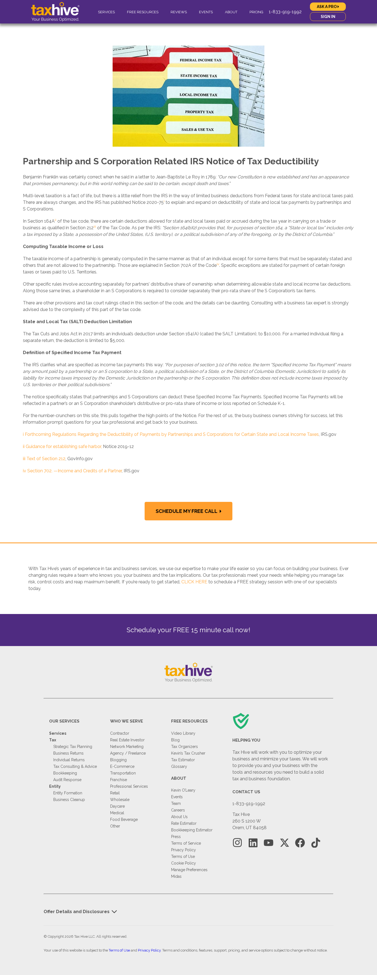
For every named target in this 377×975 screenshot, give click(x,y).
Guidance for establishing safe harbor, (64, 446)
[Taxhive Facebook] (300, 843)
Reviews (179, 12)
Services (106, 12)
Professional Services (129, 786)
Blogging (118, 760)
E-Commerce (122, 766)
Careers (178, 810)
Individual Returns (69, 760)
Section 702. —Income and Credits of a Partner (74, 470)
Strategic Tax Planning (72, 746)
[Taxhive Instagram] (237, 843)
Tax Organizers (184, 746)
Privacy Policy (183, 850)
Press (176, 836)
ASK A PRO (327, 6)
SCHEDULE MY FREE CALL (187, 511)
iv (24, 470)
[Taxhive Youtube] (269, 843)
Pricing (256, 12)
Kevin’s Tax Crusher (188, 753)
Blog (175, 740)
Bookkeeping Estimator (192, 830)
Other (115, 826)
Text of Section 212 (45, 458)
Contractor (119, 733)
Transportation (123, 773)
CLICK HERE (194, 581)
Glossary (179, 766)
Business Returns (68, 753)
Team (176, 803)
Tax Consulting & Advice (75, 766)
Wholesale (119, 799)
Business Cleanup (69, 799)
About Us (179, 817)
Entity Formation (67, 793)
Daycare (117, 806)
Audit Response (67, 780)
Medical (117, 813)
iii (24, 458)
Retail (115, 793)
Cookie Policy (183, 863)
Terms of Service (186, 843)
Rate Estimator (184, 823)
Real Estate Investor (127, 740)
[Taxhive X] (284, 843)
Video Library (183, 733)
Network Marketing (127, 746)
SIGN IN (328, 16)
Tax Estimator (183, 760)
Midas (176, 876)
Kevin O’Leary (183, 790)
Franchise (118, 780)
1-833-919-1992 (285, 11)
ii (24, 446)
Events (206, 12)
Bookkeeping (65, 773)
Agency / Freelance (128, 753)
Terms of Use (183, 856)
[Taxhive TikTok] (316, 843)
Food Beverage (124, 819)
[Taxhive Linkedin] (253, 843)
